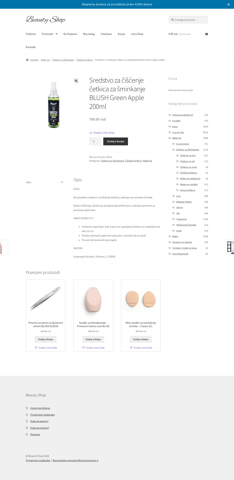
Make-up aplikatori (190, 178)
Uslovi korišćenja (40, 408)
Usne (179, 230)
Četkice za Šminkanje (63, 59)
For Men (176, 120)
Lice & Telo (178, 132)
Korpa (121, 34)
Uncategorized (180, 253)
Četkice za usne (188, 167)
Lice (178, 196)
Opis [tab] (28, 182)
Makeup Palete (184, 201)
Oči (178, 213)
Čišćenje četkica (84, 59)
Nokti (175, 236)
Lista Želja (137, 34)
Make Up (45, 59)
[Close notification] (228, 4)
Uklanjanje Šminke (186, 224)
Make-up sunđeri (189, 184)
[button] (76, 81)
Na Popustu (70, 34)
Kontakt (31, 47)
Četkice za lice (187, 155)
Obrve (179, 207)
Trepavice (181, 219)
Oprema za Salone (182, 242)
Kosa (175, 126)
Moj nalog (89, 34)
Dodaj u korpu (115, 141)
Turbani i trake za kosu (184, 247)
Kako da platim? (39, 428)
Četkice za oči (187, 161)
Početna (31, 34)
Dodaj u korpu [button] (45, 339)
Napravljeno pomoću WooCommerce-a (75, 460)
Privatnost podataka (42, 414)
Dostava (35, 434)
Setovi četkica (187, 190)
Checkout (106, 34)
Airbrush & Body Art (182, 114)
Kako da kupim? (39, 421)
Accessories (182, 143)
